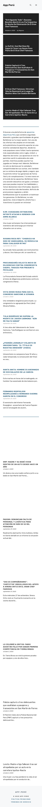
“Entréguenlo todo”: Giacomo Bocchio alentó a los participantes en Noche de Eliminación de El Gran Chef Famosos (21, 23)
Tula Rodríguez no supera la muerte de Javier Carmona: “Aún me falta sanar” (20, 318)
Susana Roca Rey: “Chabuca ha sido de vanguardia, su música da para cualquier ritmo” (20, 241)
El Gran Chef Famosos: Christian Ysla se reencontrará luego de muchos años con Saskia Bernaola (20, 91)
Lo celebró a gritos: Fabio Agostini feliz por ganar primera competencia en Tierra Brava (20, 646)
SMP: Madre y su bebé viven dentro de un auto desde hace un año (20, 464)
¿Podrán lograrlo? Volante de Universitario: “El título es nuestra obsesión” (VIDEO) (19, 345)
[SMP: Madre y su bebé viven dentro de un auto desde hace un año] (21, 458)
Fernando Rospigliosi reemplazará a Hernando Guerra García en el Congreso (20, 393)
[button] (30, 5)
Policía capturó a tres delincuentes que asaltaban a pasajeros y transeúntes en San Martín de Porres (19, 68)
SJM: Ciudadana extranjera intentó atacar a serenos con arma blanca (19, 214)
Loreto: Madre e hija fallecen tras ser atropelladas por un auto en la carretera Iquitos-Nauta (21, 112)
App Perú (8, 5)
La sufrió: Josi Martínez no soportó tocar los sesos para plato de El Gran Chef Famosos (19, 48)
